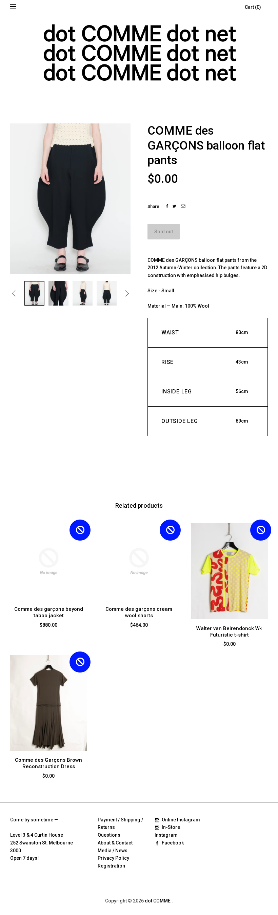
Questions (109, 835)
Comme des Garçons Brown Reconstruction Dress (48, 763)
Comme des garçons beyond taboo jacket (48, 612)
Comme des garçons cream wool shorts (138, 612)
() (253, 7)
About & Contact (115, 842)
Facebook (173, 842)
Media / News (112, 850)
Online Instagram (181, 819)
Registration (111, 866)
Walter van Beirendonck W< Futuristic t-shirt (229, 631)
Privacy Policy (113, 858)
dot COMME (158, 900)
